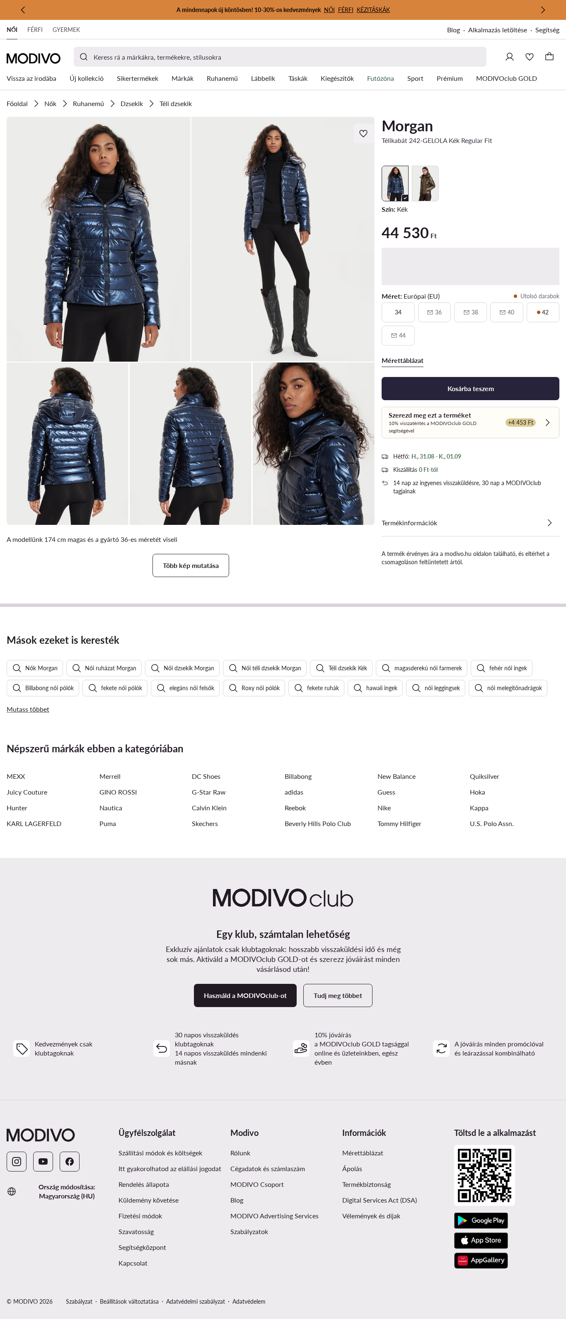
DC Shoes (206, 776)
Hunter (17, 808)
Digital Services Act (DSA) (379, 1200)
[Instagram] (17, 1162)
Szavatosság (136, 1231)
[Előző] (23, 10)
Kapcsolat (133, 1263)
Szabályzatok (249, 1231)
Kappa (479, 808)
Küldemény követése (149, 1200)
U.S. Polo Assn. (492, 823)
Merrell (110, 776)
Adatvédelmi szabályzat (195, 1301)
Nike (384, 808)
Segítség (547, 30)
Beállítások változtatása (129, 1301)
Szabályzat (79, 1301)
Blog (453, 30)
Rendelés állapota (144, 1184)
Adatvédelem (249, 1301)
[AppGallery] (481, 1260)
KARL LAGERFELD (34, 823)
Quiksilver (484, 776)
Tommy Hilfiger (399, 823)
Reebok (295, 808)
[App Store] (481, 1240)
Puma (107, 823)
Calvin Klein (209, 808)
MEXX (16, 776)
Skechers (205, 823)
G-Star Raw (209, 792)
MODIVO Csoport (257, 1184)
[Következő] (543, 10)
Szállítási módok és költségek (160, 1153)
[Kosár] (549, 57)
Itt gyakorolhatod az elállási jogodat (170, 1168)
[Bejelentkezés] (510, 57)
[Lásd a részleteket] (549, 523)
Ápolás (352, 1168)
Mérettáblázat (362, 1153)
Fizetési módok (140, 1216)
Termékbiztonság (366, 1184)
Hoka (477, 792)
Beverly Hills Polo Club (318, 823)
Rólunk (240, 1153)
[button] (99, 239)
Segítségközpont (142, 1247)
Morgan (407, 125)
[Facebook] (70, 1162)
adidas (294, 792)
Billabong (298, 776)
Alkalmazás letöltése (497, 30)
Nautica (110, 808)
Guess (386, 792)
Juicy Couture (27, 792)
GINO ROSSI (118, 792)
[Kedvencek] (529, 57)
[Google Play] (481, 1221)
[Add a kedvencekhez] (364, 133)
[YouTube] (43, 1162)
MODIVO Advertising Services (274, 1216)
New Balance (396, 776)
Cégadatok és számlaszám (267, 1168)
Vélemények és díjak (371, 1216)
